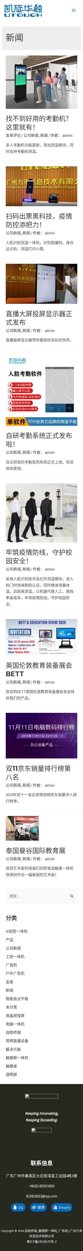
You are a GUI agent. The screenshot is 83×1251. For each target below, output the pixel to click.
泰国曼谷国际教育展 (36, 851)
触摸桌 (11, 1066)
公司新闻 (31, 135)
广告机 (11, 965)
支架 (9, 982)
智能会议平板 (17, 998)
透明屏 (11, 1074)
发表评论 (13, 135)
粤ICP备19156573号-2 (41, 1242)
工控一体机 (15, 956)
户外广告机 (15, 973)
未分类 (11, 1007)
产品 (9, 939)
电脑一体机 (15, 1024)
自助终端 (13, 1032)
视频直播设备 (17, 1040)
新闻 (44, 135)
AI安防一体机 (17, 931)
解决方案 (13, 1049)
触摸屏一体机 (17, 1057)
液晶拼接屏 (15, 1015)
